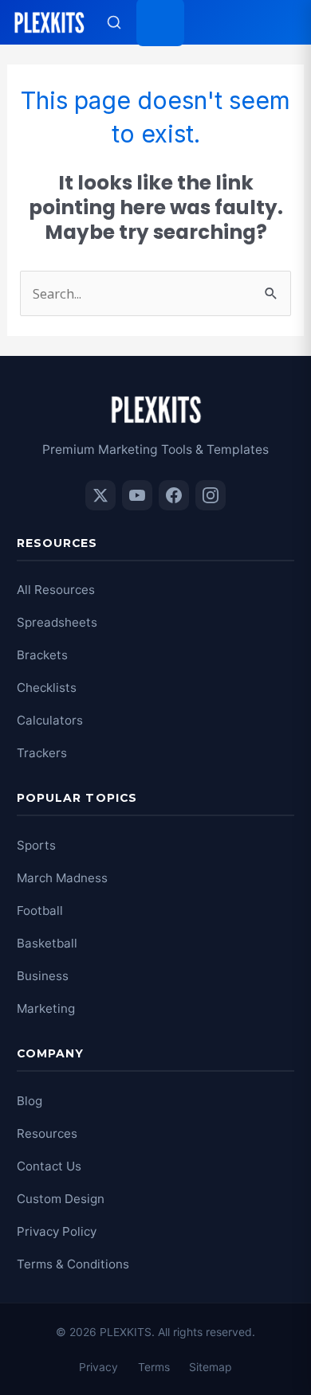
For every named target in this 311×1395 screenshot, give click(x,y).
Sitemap (210, 1367)
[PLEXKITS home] (49, 22)
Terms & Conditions (73, 1264)
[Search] (114, 22)
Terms (154, 1367)
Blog (29, 1100)
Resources (47, 1133)
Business (43, 975)
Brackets (42, 654)
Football (40, 910)
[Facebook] (174, 495)
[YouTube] (137, 495)
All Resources (56, 589)
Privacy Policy (56, 1231)
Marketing (46, 1008)
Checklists (47, 687)
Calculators (50, 720)
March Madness (62, 877)
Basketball (47, 943)
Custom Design (60, 1198)
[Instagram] (210, 495)
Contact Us (49, 1166)
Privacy (98, 1367)
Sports (36, 845)
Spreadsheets (57, 622)
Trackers (42, 752)
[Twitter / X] (100, 495)
